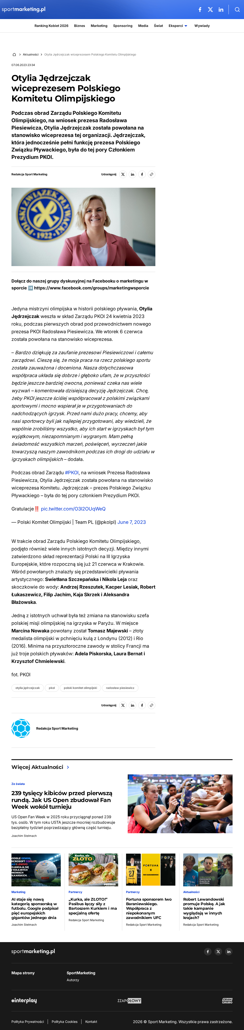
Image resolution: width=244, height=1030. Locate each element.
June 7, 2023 (131, 522)
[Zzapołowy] (129, 1001)
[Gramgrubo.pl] (227, 1001)
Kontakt (91, 1022)
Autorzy (73, 980)
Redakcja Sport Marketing (29, 174)
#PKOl (72, 472)
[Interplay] (24, 1001)
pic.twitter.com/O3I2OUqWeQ (73, 509)
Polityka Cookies (64, 1022)
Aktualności (31, 54)
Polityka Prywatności (27, 1022)
